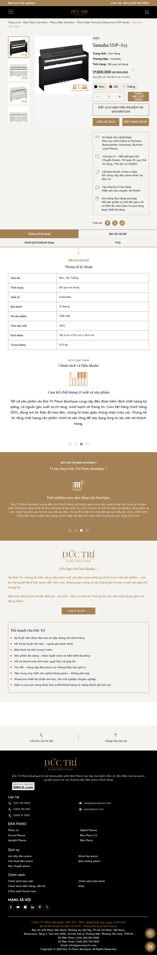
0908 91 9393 (21, 815)
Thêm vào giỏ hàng (138, 96)
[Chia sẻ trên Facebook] (107, 223)
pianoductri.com (94, 809)
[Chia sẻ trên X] (115, 223)
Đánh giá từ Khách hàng (39, 242)
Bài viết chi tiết (118, 234)
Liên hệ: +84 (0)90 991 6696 (130, 3)
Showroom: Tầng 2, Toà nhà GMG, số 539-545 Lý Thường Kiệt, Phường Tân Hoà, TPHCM (78, 934)
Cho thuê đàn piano (20, 861)
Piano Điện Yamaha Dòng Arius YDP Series (103, 22)
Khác (81, 886)
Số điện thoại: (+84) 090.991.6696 (78, 938)
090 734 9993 (21, 803)
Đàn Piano (86, 840)
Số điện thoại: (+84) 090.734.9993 (78, 941)
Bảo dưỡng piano (89, 861)
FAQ (117, 242)
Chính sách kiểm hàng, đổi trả (26, 886)
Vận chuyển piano (19, 866)
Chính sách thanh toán (22, 891)
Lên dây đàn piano (20, 856)
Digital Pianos (88, 830)
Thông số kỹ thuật (39, 234)
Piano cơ (13, 830)
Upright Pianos (17, 840)
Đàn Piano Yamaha (35, 22)
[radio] (99, 87)
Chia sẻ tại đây (76, 610)
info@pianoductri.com (97, 803)
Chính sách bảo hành (91, 881)
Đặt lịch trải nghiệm (22, 3)
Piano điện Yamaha (62, 22)
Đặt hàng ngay (135, 122)
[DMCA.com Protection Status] (78, 786)
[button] (12, 408)
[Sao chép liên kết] (122, 223)
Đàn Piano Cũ (88, 835)
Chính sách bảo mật (20, 881)
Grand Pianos (16, 835)
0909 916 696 (21, 809)
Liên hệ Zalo (106, 122)
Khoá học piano (88, 856)
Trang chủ (14, 22)
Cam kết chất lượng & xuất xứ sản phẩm (78, 392)
